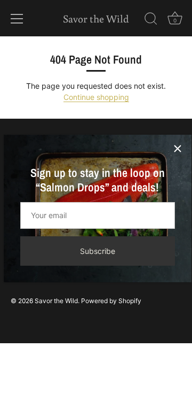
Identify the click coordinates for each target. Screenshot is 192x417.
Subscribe (97, 251)
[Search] (151, 20)
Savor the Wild (96, 18)
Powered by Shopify (111, 301)
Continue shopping (96, 97)
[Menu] (17, 18)
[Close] (177, 148)
